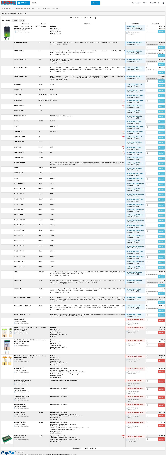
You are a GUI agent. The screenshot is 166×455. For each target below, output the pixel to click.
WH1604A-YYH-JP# (19, 256)
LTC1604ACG (18, 131)
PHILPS (41, 121)
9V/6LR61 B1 (17, 280)
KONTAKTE (56, 8)
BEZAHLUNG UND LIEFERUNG (24, 8)
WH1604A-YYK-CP (19, 261)
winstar (40, 178)
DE (144, 3)
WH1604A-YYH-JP (19, 251)
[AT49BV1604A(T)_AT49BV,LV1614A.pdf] (123, 106)
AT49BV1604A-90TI (19, 105)
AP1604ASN (17, 84)
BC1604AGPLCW (19, 388)
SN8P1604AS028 (19, 173)
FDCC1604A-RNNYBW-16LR (22, 396)
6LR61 (15, 272)
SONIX (40, 173)
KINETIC (41, 272)
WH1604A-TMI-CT (19, 199)
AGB (38, 8)
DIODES (41, 84)
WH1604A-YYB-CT (19, 230)
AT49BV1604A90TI (19, 110)
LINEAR (41, 142)
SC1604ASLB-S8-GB (20, 422)
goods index (20, 452)
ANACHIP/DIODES (44, 95)
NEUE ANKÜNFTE (7, 8)
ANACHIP (41, 90)
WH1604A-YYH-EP (19, 240)
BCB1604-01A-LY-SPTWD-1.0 (22, 305)
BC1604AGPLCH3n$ (20, 116)
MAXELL (41, 280)
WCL (40, 59)
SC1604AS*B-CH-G (19, 412)
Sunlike (41, 412)
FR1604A (16, 126)
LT (39, 131)
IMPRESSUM (46, 8)
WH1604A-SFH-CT (19, 194)
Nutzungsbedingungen (65, 454)
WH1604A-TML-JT (19, 209)
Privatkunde (135, 3)
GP (39, 42)
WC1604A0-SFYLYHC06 (21, 67)
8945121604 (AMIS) (19, 319)
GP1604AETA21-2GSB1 (20, 42)
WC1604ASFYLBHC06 (20, 76)
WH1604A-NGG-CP (19, 188)
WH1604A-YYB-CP (19, 225)
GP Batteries (42, 26)
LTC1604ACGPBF (19, 142)
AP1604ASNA (18, 90)
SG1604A (16, 168)
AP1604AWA (17, 95)
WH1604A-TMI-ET (19, 204)
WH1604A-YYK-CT (19, 266)
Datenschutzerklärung (52, 454)
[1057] (123, 132)
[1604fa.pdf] (123, 137)
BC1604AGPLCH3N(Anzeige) (22, 380)
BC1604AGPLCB (18, 368)
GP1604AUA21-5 (18, 51)
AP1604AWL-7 (18, 100)
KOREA (41, 168)
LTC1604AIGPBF (19, 157)
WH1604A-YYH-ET (19, 246)
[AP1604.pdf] (123, 100)
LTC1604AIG (17, 147)
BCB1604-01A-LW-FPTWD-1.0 (22, 297)
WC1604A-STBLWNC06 (20, 59)
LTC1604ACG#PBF (19, 136)
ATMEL (41, 105)
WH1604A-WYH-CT (19, 214)
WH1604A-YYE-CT (19, 235)
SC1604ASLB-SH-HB (20, 436)
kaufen (161, 31)
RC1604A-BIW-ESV (19, 404)
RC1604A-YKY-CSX (19, 162)
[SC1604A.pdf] (123, 436)
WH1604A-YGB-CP (19, 220)
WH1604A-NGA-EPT (19, 183)
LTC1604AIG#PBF (19, 152)
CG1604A (16, 121)
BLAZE (41, 297)
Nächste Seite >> (90, 18)
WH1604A (16, 178)
